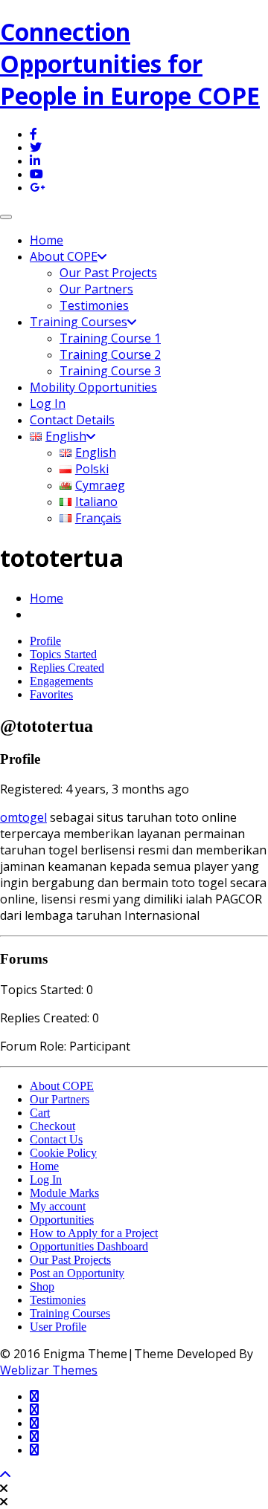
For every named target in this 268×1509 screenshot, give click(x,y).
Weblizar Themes (49, 1370)
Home (46, 240)
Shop (42, 1286)
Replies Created (67, 667)
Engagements (61, 681)
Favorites (51, 694)
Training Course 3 (110, 371)
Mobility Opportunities (93, 387)
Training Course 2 (110, 354)
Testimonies (94, 305)
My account (58, 1206)
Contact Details (72, 420)
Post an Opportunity (77, 1273)
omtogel (23, 817)
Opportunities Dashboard (89, 1246)
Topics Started (63, 654)
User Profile (58, 1326)
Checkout (52, 1126)
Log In (48, 403)
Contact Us (56, 1139)
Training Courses (78, 322)
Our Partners (96, 289)
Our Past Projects (108, 273)
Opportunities (62, 1219)
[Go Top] (5, 1475)
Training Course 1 (110, 338)
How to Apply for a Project (94, 1233)
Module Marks (64, 1193)
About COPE (64, 256)
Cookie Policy (63, 1152)
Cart (40, 1112)
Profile (45, 641)
